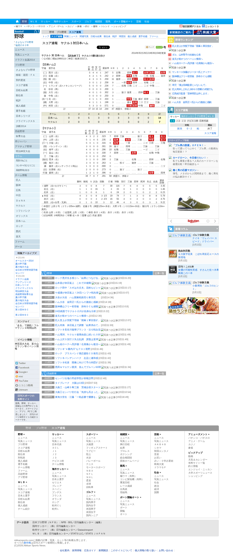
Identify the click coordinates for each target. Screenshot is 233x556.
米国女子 (91, 512)
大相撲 (89, 444)
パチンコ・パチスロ (35, 26)
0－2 (189, 128)
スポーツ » (92, 434)
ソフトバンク (23, 210)
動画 (190, 456)
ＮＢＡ (89, 471)
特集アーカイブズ (27, 253)
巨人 (18, 180)
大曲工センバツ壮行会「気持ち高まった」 (77, 392)
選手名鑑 (143, 36)
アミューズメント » (198, 434)
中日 (18, 195)
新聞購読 (103, 550)
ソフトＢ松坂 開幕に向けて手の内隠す (76, 362)
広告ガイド (90, 550)
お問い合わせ (166, 550)
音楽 (156, 454)
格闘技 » (124, 434)
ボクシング (126, 454)
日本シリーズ (23, 116)
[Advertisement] (67, 246)
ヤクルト (20, 205)
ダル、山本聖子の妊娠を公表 (186, 54)
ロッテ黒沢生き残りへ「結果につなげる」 (77, 278)
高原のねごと (21, 160)
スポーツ (76, 21)
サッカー (45, 21)
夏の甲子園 (20, 264)
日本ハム (20, 221)
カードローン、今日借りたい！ (189, 157)
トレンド (105, 26)
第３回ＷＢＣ (22, 309)
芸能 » (157, 434)
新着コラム (181, 228)
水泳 (88, 457)
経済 (156, 489)
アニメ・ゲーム (56, 26)
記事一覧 (159, 273)
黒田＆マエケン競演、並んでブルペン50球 (78, 367)
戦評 (114, 36)
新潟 (179, 128)
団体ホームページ (129, 461)
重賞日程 (125, 482)
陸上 (88, 454)
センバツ (19, 273)
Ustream (23, 389)
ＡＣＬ (55, 448)
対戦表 (21, 457)
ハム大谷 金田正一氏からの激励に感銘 (76, 302)
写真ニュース (22, 54)
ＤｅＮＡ (20, 200)
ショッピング (119, 26)
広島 (18, 190)
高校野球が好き (22, 170)
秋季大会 (20, 136)
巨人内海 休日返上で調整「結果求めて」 (77, 325)
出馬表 (123, 489)
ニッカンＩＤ (212, 26)
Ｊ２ (178, 121)
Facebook (24, 367)
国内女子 (91, 505)
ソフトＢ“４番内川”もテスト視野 (72, 349)
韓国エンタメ (161, 451)
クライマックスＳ (25, 121)
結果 (122, 448)
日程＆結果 (96, 36)
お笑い (157, 457)
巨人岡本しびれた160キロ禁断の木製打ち (192, 89)
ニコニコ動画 (26, 385)
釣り (87, 26)
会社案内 (64, 550)
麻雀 (79, 26)
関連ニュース (71, 36)
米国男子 (91, 509)
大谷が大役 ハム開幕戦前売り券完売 (77, 297)
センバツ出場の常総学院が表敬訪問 (74, 378)
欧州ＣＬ (57, 505)
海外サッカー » (60, 469)
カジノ (70, 26)
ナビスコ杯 (192, 121)
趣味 (95, 26)
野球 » (21, 434)
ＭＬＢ (33, 21)
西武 (18, 231)
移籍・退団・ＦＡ (25, 75)
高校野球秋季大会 (24, 294)
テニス (89, 464)
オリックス (22, 216)
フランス (57, 495)
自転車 (89, 487)
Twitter (22, 363)
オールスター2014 (24, 260)
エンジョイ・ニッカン (200, 469)
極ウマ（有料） (128, 476)
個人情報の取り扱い (145, 550)
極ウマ (19, 26)
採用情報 (77, 550)
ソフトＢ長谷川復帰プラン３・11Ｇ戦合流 (77, 329)
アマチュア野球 (23, 146)
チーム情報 (21, 175)
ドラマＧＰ (160, 467)
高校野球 (51, 373)
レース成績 (126, 486)
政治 (156, 486)
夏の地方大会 (22, 267)
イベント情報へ (27, 355)
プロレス (125, 451)
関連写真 (84, 36)
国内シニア (92, 515)
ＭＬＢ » (22, 482)
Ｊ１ (172, 121)
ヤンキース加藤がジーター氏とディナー (192, 72)
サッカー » (58, 434)
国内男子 (91, 502)
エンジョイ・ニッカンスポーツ (27, 333)
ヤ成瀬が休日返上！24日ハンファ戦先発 (76, 292)
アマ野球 (22, 477)
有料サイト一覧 (196, 463)
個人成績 (132, 36)
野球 (24, 21)
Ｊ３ (183, 121)
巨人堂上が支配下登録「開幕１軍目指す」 (77, 320)
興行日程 (125, 444)
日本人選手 (24, 495)
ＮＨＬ (89, 477)
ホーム (44, 32)
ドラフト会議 (22, 279)
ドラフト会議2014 (25, 59)
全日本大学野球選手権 (26, 270)
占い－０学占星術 (163, 461)
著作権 (27, 542)
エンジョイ (24, 321)
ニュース (20, 49)
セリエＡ (57, 482)
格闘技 (98, 21)
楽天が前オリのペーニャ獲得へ (72, 315)
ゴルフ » (90, 492)
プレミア (57, 486)
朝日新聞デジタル (192, 26)
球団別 (122, 36)
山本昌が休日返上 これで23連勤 (73, 283)
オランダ (57, 499)
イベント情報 (25, 339)
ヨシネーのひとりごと (25, 165)
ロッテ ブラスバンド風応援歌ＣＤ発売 (76, 353)
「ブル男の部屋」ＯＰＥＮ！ (188, 145)
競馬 (108, 21)
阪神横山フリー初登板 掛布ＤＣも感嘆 (76, 306)
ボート (123, 507)
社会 (146, 21)
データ (18, 246)
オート (123, 514)
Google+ (23, 372)
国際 (156, 492)
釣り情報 (193, 466)
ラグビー (91, 451)
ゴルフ (88, 21)
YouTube (23, 380)
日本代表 (203, 121)
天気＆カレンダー (197, 459)
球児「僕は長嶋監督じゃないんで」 (189, 85)
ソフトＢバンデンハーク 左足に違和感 (76, 358)
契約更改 (20, 80)
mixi (21, 376)
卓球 (88, 484)
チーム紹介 (24, 509)
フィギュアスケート (97, 448)
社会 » (157, 472)
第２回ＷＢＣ (22, 315)
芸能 (138, 21)
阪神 (18, 185)
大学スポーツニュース (200, 473)
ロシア (55, 502)
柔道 (88, 480)
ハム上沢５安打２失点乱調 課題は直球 (76, 339)
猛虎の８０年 (22, 45)
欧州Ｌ (55, 509)
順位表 (107, 36)
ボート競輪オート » (130, 497)
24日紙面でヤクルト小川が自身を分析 (75, 311)
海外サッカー (61, 21)
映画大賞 (159, 464)
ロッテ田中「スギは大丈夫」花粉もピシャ (77, 287)
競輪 (122, 511)
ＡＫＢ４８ (160, 444)
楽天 (18, 236)
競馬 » (123, 466)
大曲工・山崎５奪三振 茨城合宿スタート (77, 387)
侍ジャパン (21, 141)
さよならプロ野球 (24, 42)
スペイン (57, 489)
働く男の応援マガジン (185, 170)
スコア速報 (75, 32)
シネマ (157, 448)
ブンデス (57, 492)
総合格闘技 (126, 457)
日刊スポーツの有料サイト (26, 397)
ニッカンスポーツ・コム (31, 10)
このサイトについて (121, 550)
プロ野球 (61, 32)
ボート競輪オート (123, 21)
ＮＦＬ (89, 474)
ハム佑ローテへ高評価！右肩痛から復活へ (77, 344)
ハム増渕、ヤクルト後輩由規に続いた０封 (77, 334)
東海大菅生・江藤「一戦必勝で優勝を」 (76, 397)
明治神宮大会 (23, 151)
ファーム (153, 36)
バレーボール (93, 461)
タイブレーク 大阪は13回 (69, 383)
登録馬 (123, 492)
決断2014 (21, 126)
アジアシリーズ (23, 282)
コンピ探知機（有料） (132, 479)
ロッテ (19, 226)
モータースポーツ (95, 467)
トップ (45, 36)
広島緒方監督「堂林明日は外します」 (190, 93)
